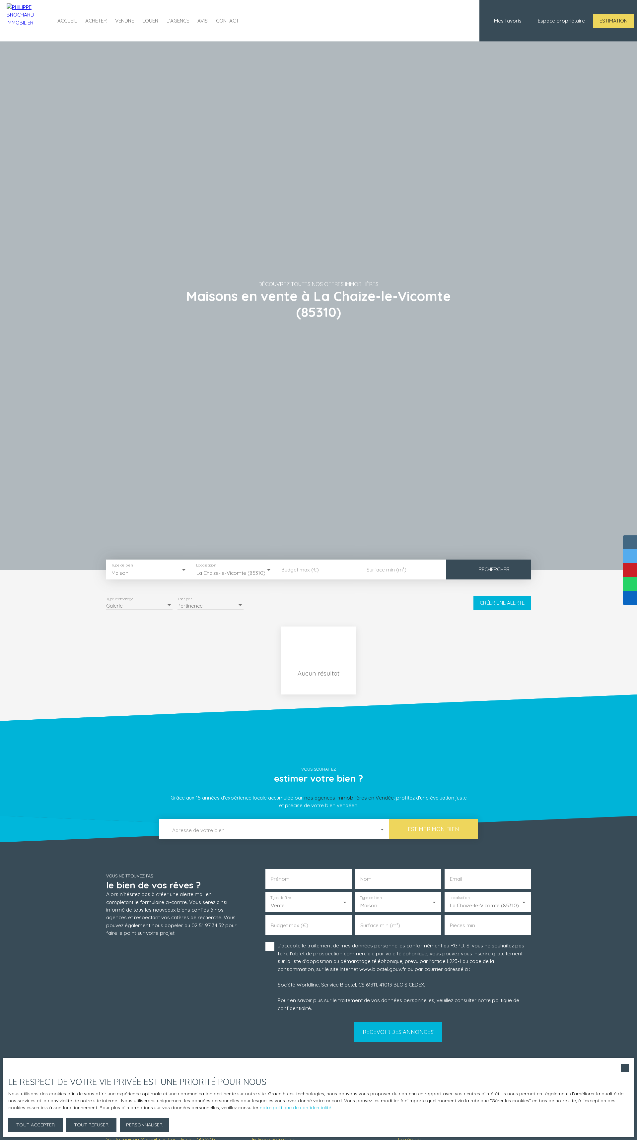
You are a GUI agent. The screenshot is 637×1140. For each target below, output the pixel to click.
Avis (202, 20)
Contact (227, 20)
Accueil (67, 20)
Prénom (280, 879)
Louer (150, 20)
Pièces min (462, 925)
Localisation (206, 565)
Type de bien (121, 565)
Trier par (184, 599)
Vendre (124, 20)
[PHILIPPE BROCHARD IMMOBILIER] (25, 20)
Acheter (96, 20)
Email (456, 879)
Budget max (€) (300, 570)
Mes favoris (508, 20)
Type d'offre (280, 898)
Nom (366, 879)
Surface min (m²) (386, 570)
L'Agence (178, 20)
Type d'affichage (120, 599)
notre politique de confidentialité (295, 1107)
